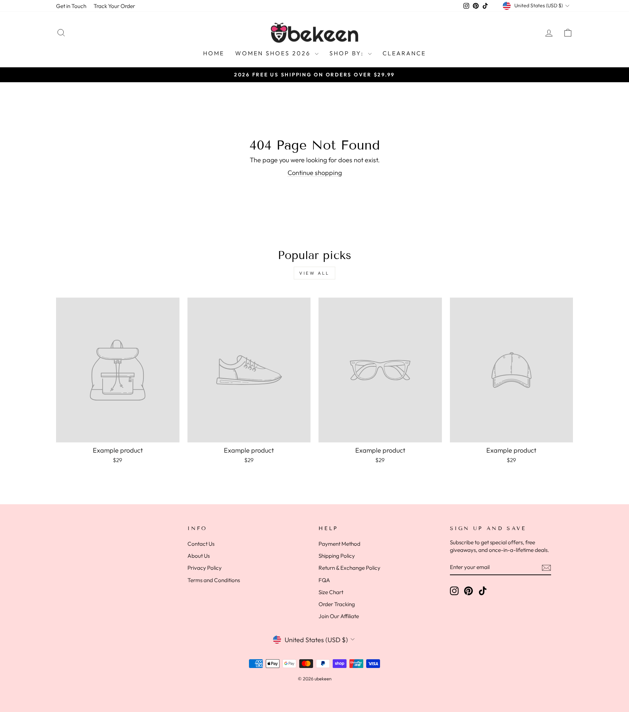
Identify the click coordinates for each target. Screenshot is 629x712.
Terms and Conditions (213, 580)
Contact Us (200, 543)
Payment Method (339, 543)
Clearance (404, 53)
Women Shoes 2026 (274, 53)
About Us (198, 555)
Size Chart (331, 592)
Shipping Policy (337, 555)
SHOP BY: (347, 53)
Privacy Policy (204, 567)
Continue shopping (315, 172)
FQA (324, 580)
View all (314, 273)
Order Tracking (337, 604)
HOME (214, 53)
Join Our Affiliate (339, 616)
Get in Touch (71, 6)
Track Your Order (114, 6)
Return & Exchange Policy (349, 567)
